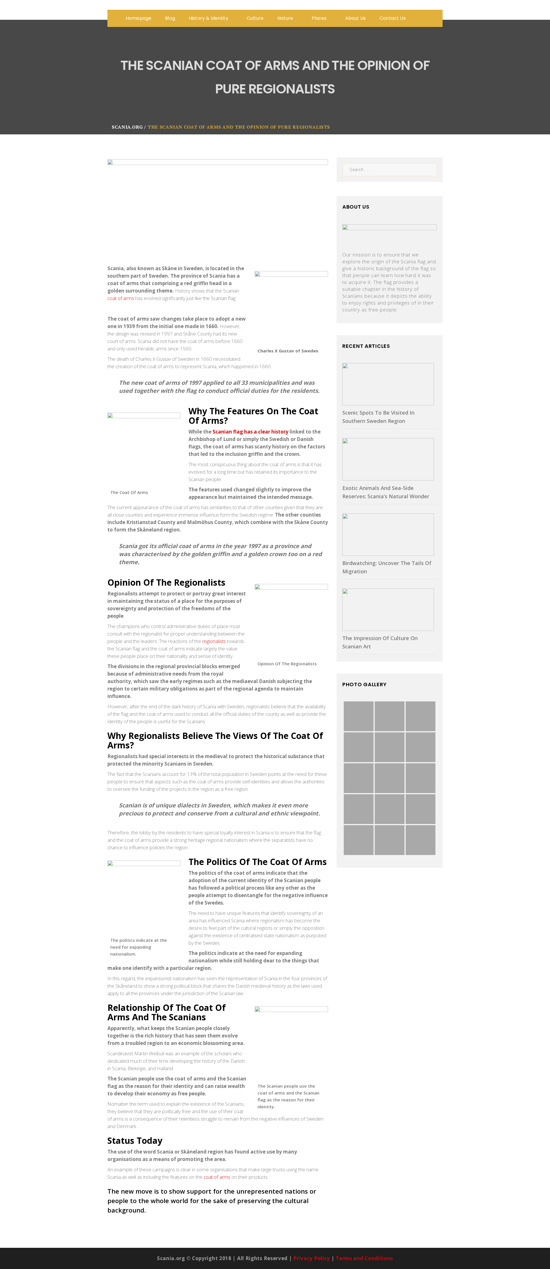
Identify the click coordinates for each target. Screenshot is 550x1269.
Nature (285, 18)
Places (320, 18)
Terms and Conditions (364, 1258)
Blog (170, 18)
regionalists (214, 641)
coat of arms (120, 298)
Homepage (138, 18)
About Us (355, 18)
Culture (255, 18)
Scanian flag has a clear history (250, 431)
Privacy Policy (311, 1258)
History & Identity (209, 18)
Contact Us (393, 18)
